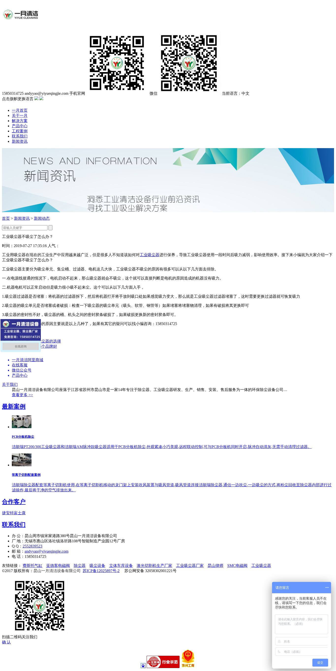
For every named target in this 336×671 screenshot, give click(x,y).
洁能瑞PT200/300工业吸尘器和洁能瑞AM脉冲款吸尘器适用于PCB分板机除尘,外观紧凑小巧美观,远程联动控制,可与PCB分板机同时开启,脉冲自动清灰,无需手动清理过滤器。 (162, 447)
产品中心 (20, 126)
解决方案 (20, 121)
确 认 (6, 642)
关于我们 (10, 384)
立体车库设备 (121, 565)
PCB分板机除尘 (23, 436)
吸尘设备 (97, 565)
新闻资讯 (20, 141)
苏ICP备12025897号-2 (101, 571)
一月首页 (20, 110)
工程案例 (20, 131)
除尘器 (80, 565)
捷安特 (8, 513)
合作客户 (14, 502)
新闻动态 (42, 218)
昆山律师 (215, 565)
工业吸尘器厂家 (190, 565)
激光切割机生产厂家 (154, 565)
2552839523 (32, 546)
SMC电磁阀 (237, 565)
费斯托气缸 (32, 565)
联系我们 (20, 136)
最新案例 (14, 406)
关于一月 (20, 115)
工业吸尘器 (149, 255)
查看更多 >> (22, 395)
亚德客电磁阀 (58, 565)
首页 (6, 218)
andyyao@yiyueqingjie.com (46, 551)
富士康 (20, 513)
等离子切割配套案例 (26, 475)
